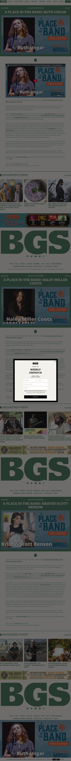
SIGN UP (35, 396)
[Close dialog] (55, 361)
